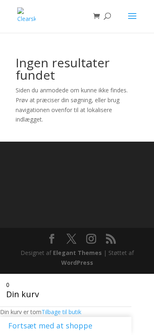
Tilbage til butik (61, 312)
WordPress (77, 262)
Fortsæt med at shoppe (50, 325)
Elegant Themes (77, 253)
